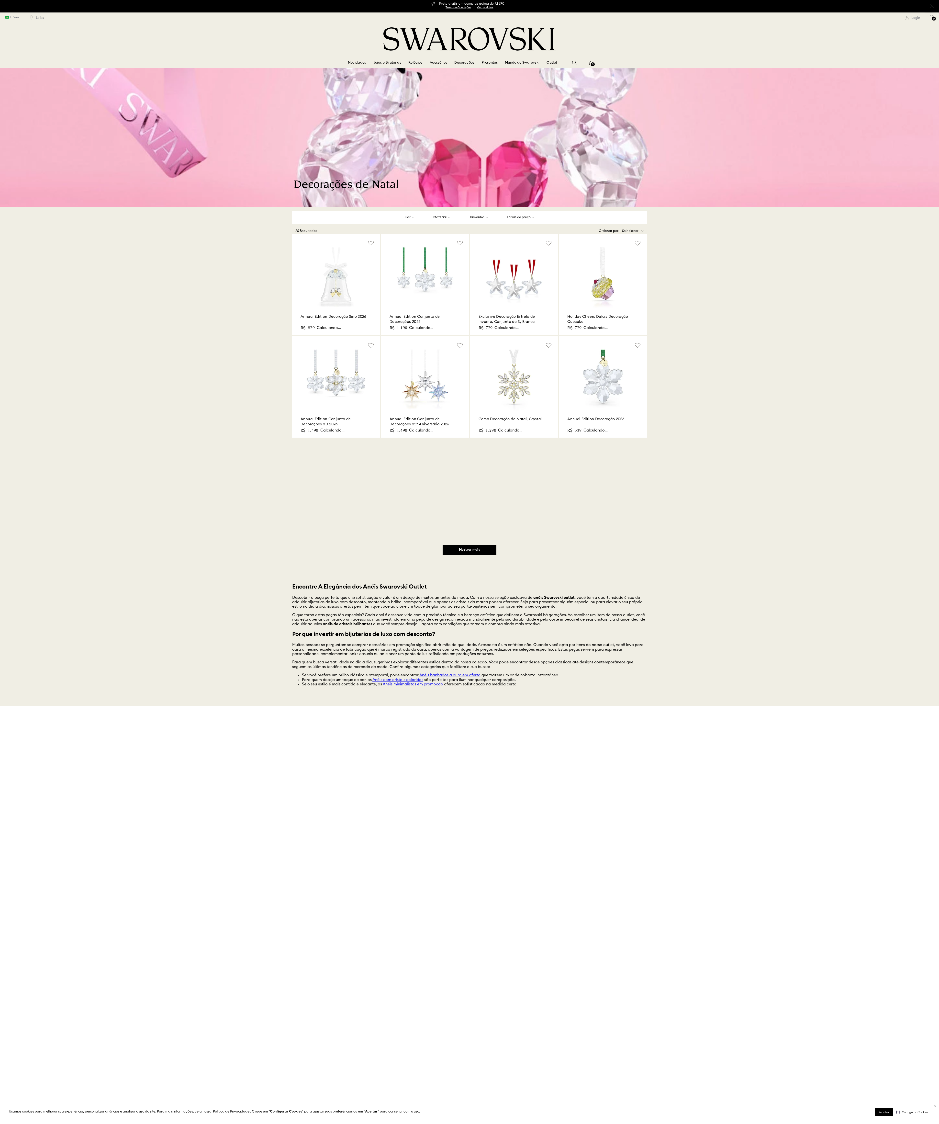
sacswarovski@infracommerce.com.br (584, 812)
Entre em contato (304, 783)
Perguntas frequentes (573, 773)
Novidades (357, 62)
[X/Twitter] (608, 897)
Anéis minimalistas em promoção (413, 683)
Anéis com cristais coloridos (397, 678)
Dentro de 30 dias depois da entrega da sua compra (428, 729)
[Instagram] (596, 897)
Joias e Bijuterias (387, 62)
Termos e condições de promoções (582, 792)
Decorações (464, 62)
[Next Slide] (688, 726)
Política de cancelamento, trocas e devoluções (591, 783)
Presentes (490, 62)
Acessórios (438, 62)
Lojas (296, 773)
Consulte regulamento (356, 730)
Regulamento (434, 792)
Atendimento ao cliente (441, 773)
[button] (912, 1112)
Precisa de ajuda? (498, 718)
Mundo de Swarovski (522, 62)
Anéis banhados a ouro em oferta (450, 674)
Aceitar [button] (884, 1112)
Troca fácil (419, 716)
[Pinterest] (619, 897)
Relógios (415, 62)
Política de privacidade (574, 802)
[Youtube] (631, 897)
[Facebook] (584, 897)
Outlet (552, 62)
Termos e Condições (469, 8)
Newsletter (432, 783)
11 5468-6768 (566, 821)
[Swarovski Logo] (469, 899)
